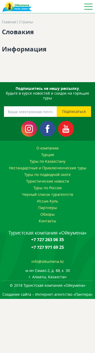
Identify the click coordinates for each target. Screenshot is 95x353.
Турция (47, 154)
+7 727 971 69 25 (47, 247)
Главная (9, 22)
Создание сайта (16, 294)
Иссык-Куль (47, 201)
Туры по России (48, 187)
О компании (47, 148)
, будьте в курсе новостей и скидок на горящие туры (47, 93)
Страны (26, 22)
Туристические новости (47, 181)
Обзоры (47, 214)
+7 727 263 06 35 (47, 239)
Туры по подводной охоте (47, 174)
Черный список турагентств (47, 194)
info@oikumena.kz (47, 261)
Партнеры (47, 207)
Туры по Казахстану (47, 161)
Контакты (47, 220)
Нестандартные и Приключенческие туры (47, 167)
